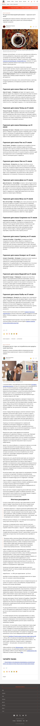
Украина (8, 1)
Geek (26, 720)
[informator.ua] (3, 1)
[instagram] (17, 715)
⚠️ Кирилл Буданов (34, 7)
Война (12, 1)
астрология (19, 338)
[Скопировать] (36, 27)
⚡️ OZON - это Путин (24, 7)
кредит (4, 676)
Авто (24, 720)
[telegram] (23, 715)
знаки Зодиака (6, 338)
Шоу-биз (24, 1)
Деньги (20, 1)
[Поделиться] (33, 27)
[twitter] (20, 715)
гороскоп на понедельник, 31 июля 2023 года (14, 61)
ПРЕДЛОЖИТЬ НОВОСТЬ (20, 686)
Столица (16, 1)
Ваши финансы (19, 720)
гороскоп (13, 338)
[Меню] (37, 1)
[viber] (25, 715)
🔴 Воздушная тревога (14, 7)
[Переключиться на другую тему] (31, 1)
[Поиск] (34, 1)
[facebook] (14, 715)
